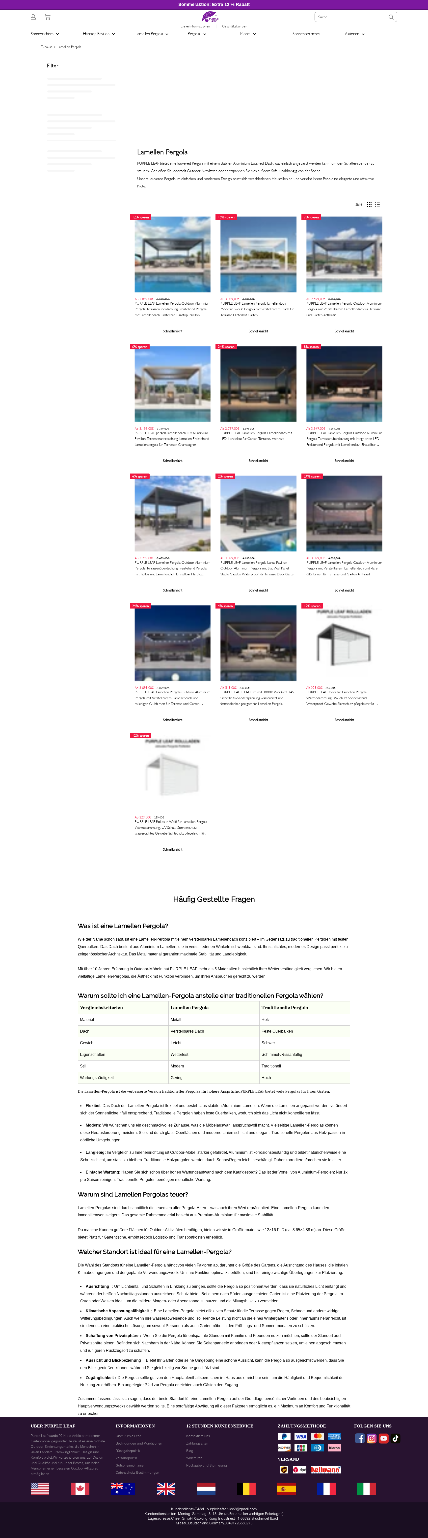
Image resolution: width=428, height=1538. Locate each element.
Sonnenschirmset (306, 33)
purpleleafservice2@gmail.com (232, 1509)
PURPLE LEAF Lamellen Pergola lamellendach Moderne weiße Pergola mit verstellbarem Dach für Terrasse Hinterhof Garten (257, 309)
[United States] (40, 1489)
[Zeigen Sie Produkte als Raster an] (369, 204)
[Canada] (206, 1489)
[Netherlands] (286, 1489)
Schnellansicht (172, 331)
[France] (166, 1489)
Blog (189, 1451)
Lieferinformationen (195, 26)
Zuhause (47, 47)
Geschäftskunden (234, 26)
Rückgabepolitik (128, 1451)
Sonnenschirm (42, 33)
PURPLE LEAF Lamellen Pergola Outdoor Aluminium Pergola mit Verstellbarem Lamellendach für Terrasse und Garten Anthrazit (344, 309)
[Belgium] (326, 1489)
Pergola (194, 33)
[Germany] (123, 1489)
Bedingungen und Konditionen (139, 1443)
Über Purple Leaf (128, 1436)
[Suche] (391, 17)
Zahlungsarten (197, 1443)
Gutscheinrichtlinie (129, 1465)
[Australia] (246, 1489)
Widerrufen (194, 1458)
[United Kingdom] (80, 1489)
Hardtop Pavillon (96, 33)
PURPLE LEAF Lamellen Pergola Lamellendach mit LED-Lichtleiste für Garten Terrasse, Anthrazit (256, 436)
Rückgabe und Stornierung (206, 1465)
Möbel (245, 33)
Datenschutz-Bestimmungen (137, 1472)
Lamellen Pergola (149, 33)
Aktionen (352, 33)
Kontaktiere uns (198, 1436)
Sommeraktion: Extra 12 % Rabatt (214, 4)
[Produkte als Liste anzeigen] (377, 204)
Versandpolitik (126, 1458)
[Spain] (366, 1489)
